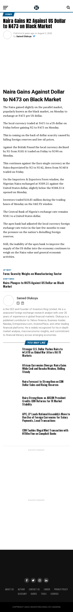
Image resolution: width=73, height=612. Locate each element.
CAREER (47, 589)
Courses (55, 593)
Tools (44, 593)
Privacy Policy (61, 589)
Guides (34, 593)
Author (21, 589)
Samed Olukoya (23, 36)
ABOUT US (9, 589)
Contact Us (34, 589)
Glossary (22, 593)
